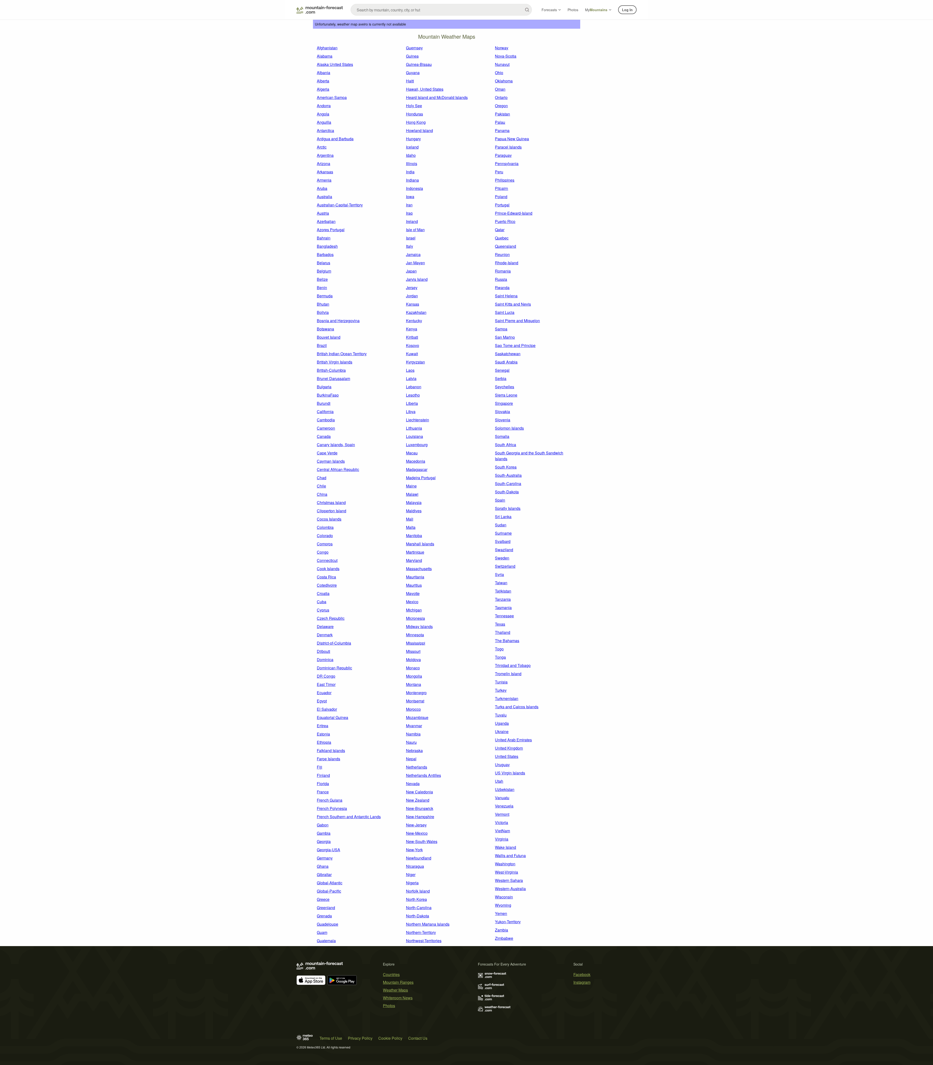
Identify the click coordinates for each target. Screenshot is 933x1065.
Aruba (322, 188)
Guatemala (326, 940)
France (323, 792)
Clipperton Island (331, 511)
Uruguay (502, 764)
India (410, 172)
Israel (410, 238)
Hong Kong (416, 122)
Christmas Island (331, 502)
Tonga (500, 657)
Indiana (412, 180)
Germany (325, 858)
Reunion (502, 254)
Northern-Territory (421, 932)
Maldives (414, 511)
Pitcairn (501, 188)
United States (506, 756)
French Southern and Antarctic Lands (349, 816)
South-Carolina (508, 483)
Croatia (323, 593)
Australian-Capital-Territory (340, 205)
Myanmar (414, 725)
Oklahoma (504, 81)
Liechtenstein (417, 420)
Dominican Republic (334, 668)
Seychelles (504, 387)
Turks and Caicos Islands (516, 707)
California (325, 411)
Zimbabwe (504, 938)
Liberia (412, 403)
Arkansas (325, 172)
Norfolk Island (418, 891)
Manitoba (414, 535)
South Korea (506, 467)
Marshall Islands (420, 544)
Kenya (411, 329)
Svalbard (502, 541)
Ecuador (324, 692)
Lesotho (413, 395)
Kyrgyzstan (415, 362)
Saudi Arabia (506, 362)
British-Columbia (331, 370)
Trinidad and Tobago (513, 665)
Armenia (324, 180)
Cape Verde (327, 453)
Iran (409, 205)
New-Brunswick (419, 808)
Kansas (412, 304)
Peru (499, 172)
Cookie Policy (390, 1038)
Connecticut (327, 560)
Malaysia (414, 502)
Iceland (412, 147)
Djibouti (323, 651)
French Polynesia (332, 808)
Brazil (322, 345)
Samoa (501, 329)
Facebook (581, 974)
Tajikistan (503, 591)
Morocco (413, 709)
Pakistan (502, 114)
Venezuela (504, 806)
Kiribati (412, 337)
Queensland (505, 246)
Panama (502, 130)
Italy (409, 246)
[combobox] (441, 10)
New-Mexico (417, 833)
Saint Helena (506, 296)
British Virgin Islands (334, 362)
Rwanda (502, 287)
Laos (410, 370)
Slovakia (502, 411)
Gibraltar (324, 874)
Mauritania (415, 577)
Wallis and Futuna (510, 855)
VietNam (502, 831)
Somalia (502, 436)
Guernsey (414, 48)
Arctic (322, 147)
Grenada (324, 916)
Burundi (323, 403)
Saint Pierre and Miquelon (517, 320)
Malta (410, 527)
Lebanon (413, 387)
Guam (322, 932)
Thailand (502, 632)
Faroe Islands (328, 759)
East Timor (326, 684)
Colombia (325, 527)
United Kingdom (509, 748)
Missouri (413, 651)
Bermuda (325, 296)
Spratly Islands (507, 508)
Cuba (321, 601)
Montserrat (415, 701)
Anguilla (324, 122)
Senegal (502, 370)
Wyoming (503, 905)
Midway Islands (419, 626)
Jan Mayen (415, 263)
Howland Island (419, 130)
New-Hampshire (420, 816)
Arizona (323, 163)
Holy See (414, 105)
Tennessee (504, 616)
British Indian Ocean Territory (342, 353)
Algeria (323, 89)
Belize (322, 279)
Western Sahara (509, 880)
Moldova (413, 659)
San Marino (505, 337)
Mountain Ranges (398, 982)
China (322, 494)
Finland (323, 775)
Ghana (322, 866)
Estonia (323, 734)
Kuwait (412, 353)
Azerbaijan (326, 221)
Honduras (414, 114)
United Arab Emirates (513, 740)
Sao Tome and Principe (515, 345)
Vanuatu (502, 797)
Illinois (411, 163)
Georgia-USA (328, 849)
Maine (411, 486)
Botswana (325, 329)
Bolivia (323, 312)
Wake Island (505, 847)
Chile (321, 486)
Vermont (502, 814)
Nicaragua (415, 866)
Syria (499, 574)
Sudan (500, 525)
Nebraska (414, 750)
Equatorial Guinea (332, 717)
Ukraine (502, 731)
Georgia (324, 841)
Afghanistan (327, 48)
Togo (499, 649)
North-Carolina (419, 907)
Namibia (413, 734)
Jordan (412, 296)
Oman (500, 89)
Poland (501, 196)
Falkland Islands (331, 750)
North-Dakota (417, 916)
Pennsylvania (506, 163)
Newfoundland (418, 858)
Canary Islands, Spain (336, 444)
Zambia (501, 930)
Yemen (501, 913)
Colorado (325, 535)
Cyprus (323, 610)
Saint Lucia (504, 312)
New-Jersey (416, 825)
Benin (322, 287)
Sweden (502, 558)
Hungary (413, 139)
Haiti (410, 81)
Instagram (581, 982)
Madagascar (416, 469)
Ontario (501, 97)
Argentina (325, 155)
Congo (322, 552)
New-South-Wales (421, 841)
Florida (323, 783)
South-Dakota (507, 492)
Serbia (500, 378)
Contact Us (417, 1038)
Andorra (324, 105)
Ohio (499, 72)
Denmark (325, 635)
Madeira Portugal (421, 477)
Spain (500, 500)
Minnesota (415, 635)
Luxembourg (417, 444)
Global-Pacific (329, 891)
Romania (503, 271)
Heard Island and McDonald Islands (437, 97)
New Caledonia (419, 792)
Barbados (325, 254)
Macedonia (415, 461)
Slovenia (502, 420)
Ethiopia (324, 742)
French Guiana (329, 800)
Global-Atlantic (329, 883)
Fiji (319, 767)
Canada (324, 436)
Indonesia (414, 188)
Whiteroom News (398, 998)
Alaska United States (335, 64)
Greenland (326, 907)
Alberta (323, 81)
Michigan (414, 610)
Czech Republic (331, 618)
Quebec (502, 238)
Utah (499, 781)
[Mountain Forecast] (319, 10)
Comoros (325, 544)
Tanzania (503, 599)
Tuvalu (501, 715)
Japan (411, 271)
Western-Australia (510, 888)
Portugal (502, 205)
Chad (321, 477)
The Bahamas (507, 640)
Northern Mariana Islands (427, 924)
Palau (500, 122)
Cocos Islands (329, 519)
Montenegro (416, 692)
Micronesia (415, 618)
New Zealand (417, 800)
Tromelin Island (508, 673)
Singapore (504, 403)
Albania (323, 72)
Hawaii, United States (424, 89)
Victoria (501, 822)
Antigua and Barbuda (335, 139)
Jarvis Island (417, 279)
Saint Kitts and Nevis (513, 304)
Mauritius (414, 585)
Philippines (504, 180)
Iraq (409, 213)
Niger (410, 874)
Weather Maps (395, 990)
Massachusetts (419, 568)
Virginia (501, 839)
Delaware (325, 626)
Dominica (325, 659)
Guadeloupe (327, 924)
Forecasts (549, 9)
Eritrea (322, 725)
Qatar (499, 229)
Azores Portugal (331, 229)
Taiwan (501, 583)
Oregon (501, 105)
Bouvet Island (328, 337)
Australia (324, 196)
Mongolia (414, 676)
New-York (414, 849)
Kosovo (412, 345)
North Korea (416, 899)
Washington (505, 864)
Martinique (415, 552)
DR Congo (326, 676)
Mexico (412, 601)
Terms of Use (331, 1038)
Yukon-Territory (508, 921)
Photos (573, 9)
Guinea (412, 56)
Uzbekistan (504, 789)
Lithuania (414, 428)
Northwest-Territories (423, 940)
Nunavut (502, 64)
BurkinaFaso (328, 395)
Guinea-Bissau (419, 64)
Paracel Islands (508, 147)
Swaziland (504, 549)
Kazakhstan (416, 312)
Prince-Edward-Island (513, 213)
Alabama (324, 56)
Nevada (413, 783)
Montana (413, 684)
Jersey (411, 287)
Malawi (412, 494)
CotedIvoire (327, 585)
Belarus (323, 263)
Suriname (503, 533)
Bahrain (323, 238)
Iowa (410, 196)
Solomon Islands (509, 428)
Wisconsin (504, 897)
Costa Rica (326, 577)
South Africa (505, 444)
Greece (323, 899)
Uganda (502, 723)
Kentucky (414, 320)
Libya (410, 411)
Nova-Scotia (505, 56)
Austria (323, 213)
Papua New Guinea (512, 139)
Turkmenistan (506, 698)
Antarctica (325, 130)
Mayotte (413, 593)
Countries (391, 974)
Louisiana (414, 436)
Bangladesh (327, 246)
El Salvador (327, 709)
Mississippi (415, 643)
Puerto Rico (505, 221)
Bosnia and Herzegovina (338, 320)
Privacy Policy (360, 1038)
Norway (501, 48)
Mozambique (417, 717)
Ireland (412, 221)
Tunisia (501, 682)
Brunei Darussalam (333, 378)
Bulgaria (324, 387)
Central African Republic (338, 469)
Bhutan (323, 304)
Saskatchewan (507, 353)
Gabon (322, 825)
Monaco (413, 668)
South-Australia (508, 475)
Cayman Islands (331, 461)
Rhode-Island (506, 263)
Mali (409, 519)
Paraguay (503, 155)
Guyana (413, 72)
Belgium (324, 271)
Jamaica (413, 254)
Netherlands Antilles (423, 775)
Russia (501, 279)
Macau (412, 453)
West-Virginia (506, 872)
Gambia (323, 833)
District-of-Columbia (334, 643)
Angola (323, 114)
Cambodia (326, 420)
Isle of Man (415, 229)
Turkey (501, 690)
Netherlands (416, 767)
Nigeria (412, 883)
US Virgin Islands (510, 773)
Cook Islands (328, 568)
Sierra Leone (506, 395)
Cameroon (326, 428)
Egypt (322, 701)
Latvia (411, 378)
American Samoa (332, 97)
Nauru (411, 742)
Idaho (411, 155)
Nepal (411, 759)
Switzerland (505, 566)
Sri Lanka (503, 516)
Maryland (414, 560)
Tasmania (503, 607)
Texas (500, 624)
